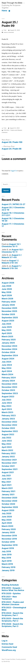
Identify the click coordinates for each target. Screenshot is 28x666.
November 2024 (9, 349)
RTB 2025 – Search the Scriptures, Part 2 (12, 619)
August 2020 (8, 510)
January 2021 (8, 494)
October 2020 (8, 504)
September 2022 (10, 431)
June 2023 (7, 403)
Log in (4, 641)
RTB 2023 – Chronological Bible (14, 608)
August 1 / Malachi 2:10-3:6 (10, 261)
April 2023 (7, 409)
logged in (14, 171)
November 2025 (9, 311)
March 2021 (7, 488)
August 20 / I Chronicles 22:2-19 (13, 208)
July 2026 (6, 286)
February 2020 (9, 529)
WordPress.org (9, 650)
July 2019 (6, 551)
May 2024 (6, 368)
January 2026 (8, 305)
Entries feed (7, 644)
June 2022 (7, 441)
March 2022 (7, 450)
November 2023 (9, 387)
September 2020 (10, 507)
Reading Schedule (10, 585)
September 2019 (10, 545)
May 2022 (6, 444)
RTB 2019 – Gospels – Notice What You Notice (13, 589)
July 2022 (6, 437)
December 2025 (9, 308)
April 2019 (7, 561)
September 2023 (10, 393)
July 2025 (6, 324)
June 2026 (7, 289)
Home (4, 10)
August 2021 (8, 472)
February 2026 (9, 302)
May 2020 (6, 520)
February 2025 (9, 339)
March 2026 (7, 298)
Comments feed (9, 647)
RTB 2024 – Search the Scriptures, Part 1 (12, 614)
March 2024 (7, 374)
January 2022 (8, 456)
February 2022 (9, 453)
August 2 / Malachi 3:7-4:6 (12, 256)
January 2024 (8, 381)
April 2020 (7, 523)
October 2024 (8, 352)
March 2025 (7, 336)
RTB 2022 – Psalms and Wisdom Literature (13, 603)
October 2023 (8, 390)
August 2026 (8, 283)
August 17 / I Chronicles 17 (13, 225)
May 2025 (6, 330)
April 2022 (7, 447)
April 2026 (7, 295)
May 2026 (6, 292)
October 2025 (8, 314)
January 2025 (8, 343)
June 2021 (7, 479)
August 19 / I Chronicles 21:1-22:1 (13, 214)
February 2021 (8, 491)
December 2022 (9, 422)
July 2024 (6, 362)
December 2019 (9, 535)
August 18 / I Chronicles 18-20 (13, 219)
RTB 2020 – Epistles (11, 593)
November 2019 (9, 539)
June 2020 (7, 516)
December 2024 (9, 346)
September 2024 (10, 355)
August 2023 (8, 396)
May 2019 (6, 558)
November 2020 (9, 501)
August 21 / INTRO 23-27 (13, 204)
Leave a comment (9, 32)
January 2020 (8, 532)
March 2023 (7, 412)
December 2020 (9, 498)
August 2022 (8, 434)
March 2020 (7, 526)
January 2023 (8, 419)
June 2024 (7, 365)
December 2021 (9, 460)
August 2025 (8, 320)
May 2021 (6, 482)
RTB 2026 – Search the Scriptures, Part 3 (12, 625)
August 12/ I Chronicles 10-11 (11, 245)
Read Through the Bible (12, 3)
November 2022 (9, 425)
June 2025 (7, 327)
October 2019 (8, 542)
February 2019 (8, 567)
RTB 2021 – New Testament (9, 597)
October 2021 (8, 466)
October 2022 (8, 428)
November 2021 (9, 463)
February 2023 (9, 415)
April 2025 (7, 333)
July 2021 (6, 475)
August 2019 (8, 548)
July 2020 (6, 513)
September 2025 (10, 317)
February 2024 (9, 377)
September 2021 (10, 469)
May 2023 (6, 406)
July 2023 (6, 400)
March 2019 (7, 564)
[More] (9, 11)
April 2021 (7, 485)
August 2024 (8, 358)
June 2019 (7, 554)
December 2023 (9, 384)
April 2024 (7, 371)
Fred (5, 30)
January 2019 (8, 570)
